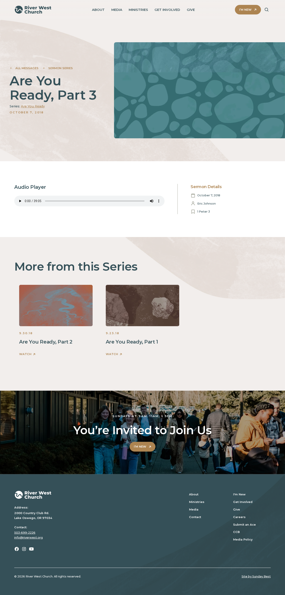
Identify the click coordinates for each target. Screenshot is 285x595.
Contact (195, 517)
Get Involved (242, 502)
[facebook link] (16, 549)
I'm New (239, 494)
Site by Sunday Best (256, 576)
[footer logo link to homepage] (96, 495)
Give (236, 509)
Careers (239, 517)
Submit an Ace (244, 524)
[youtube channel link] (31, 549)
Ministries (196, 502)
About (193, 494)
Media (193, 509)
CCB (236, 532)
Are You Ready (33, 106)
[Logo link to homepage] (33, 10)
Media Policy (242, 539)
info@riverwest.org (28, 537)
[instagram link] (24, 549)
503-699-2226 (24, 532)
